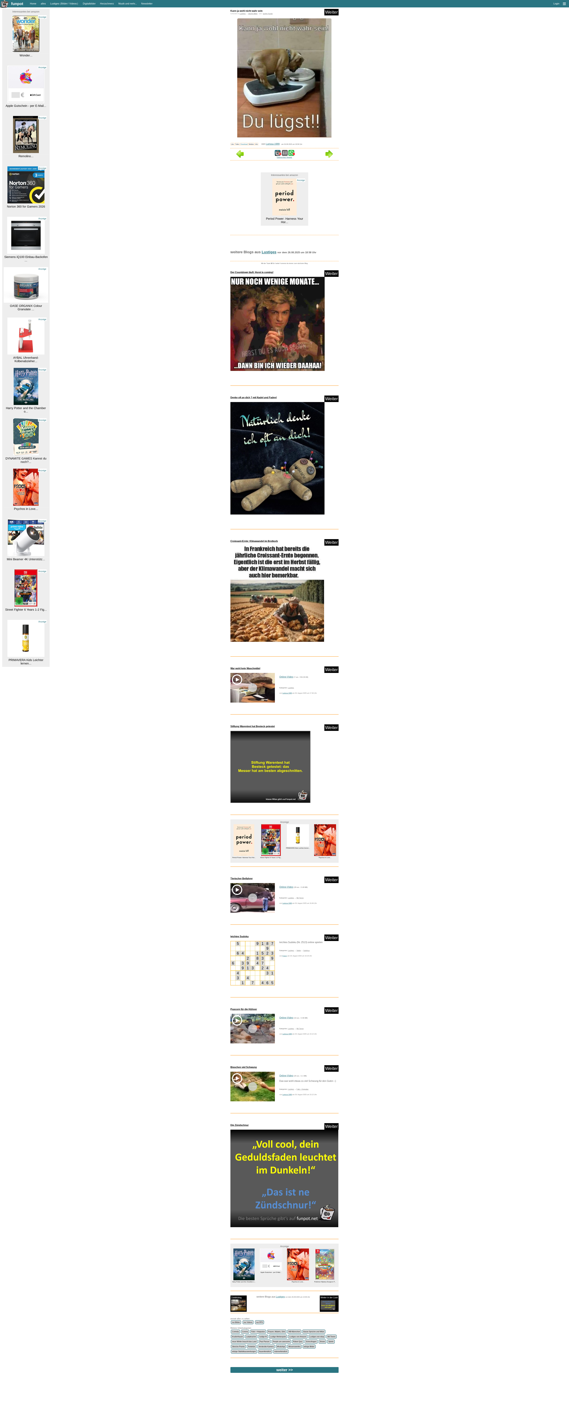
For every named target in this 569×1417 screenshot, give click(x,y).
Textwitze (251, 1346)
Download (244, 144)
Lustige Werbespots (278, 1337)
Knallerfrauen (237, 1337)
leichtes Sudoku (239, 936)
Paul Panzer (265, 1341)
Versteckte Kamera (266, 1346)
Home (33, 3)
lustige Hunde (268, 14)
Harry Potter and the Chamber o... (26, 358)
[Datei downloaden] (284, 325)
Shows (322, 1341)
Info (256, 144)
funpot (17, 4)
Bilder (64, 3)
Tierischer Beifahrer (241, 878)
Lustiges (54, 3)
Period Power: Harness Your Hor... (271, 1282)
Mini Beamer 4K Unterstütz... (26, 508)
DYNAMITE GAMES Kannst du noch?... (25, 409)
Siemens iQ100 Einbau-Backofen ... (26, 207)
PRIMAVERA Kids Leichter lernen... (26, 610)
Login (556, 3)
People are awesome (281, 1341)
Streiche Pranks (238, 1346)
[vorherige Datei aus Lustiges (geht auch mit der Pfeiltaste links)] (240, 157)
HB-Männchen (294, 1332)
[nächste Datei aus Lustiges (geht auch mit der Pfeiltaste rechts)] (329, 157)
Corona (245, 1332)
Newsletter (146, 3)
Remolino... (26, 105)
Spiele (299, 950)
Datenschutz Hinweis (284, 157)
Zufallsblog (236, 1297)
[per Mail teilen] (285, 154)
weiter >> (284, 1370)
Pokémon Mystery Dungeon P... (26, 659)
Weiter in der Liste (329, 1297)
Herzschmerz (107, 3)
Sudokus (306, 950)
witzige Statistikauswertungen (244, 1351)
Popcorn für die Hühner (243, 1009)
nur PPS (259, 1322)
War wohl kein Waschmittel (245, 668)
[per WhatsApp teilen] (291, 154)
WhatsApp (281, 1346)
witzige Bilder (253, 14)
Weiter (331, 12)
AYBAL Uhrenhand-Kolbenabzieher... (26, 308)
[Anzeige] (25, 49)
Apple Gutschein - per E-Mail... (26, 54)
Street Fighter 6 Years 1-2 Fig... (26, 558)
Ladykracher (251, 1337)
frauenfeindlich (265, 1351)
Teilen (237, 144)
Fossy (284, 956)
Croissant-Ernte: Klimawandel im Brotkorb (254, 541)
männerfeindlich (280, 1351)
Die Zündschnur (239, 1125)
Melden (251, 144)
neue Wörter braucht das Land (244, 1341)
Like (232, 144)
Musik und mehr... (127, 3)
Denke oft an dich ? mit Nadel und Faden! (253, 397)
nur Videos (248, 1322)
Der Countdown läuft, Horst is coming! (251, 272)
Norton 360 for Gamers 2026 (26, 155)
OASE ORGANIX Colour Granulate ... (26, 256)
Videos (73, 3)
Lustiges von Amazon (297, 1337)
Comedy (235, 1332)
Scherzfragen (311, 1341)
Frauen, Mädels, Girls (276, 1332)
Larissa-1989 (273, 144)
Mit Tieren (300, 898)
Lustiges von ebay (317, 1337)
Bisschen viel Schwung (243, 1067)
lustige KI (263, 1337)
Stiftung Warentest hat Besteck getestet (252, 726)
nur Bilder (236, 1322)
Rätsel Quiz (297, 1341)
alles (43, 3)
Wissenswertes (294, 1346)
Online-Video (286, 677)
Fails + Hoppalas (303, 1089)
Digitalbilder (89, 3)
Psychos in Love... (26, 457)
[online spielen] (252, 963)
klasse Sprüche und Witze (313, 1332)
